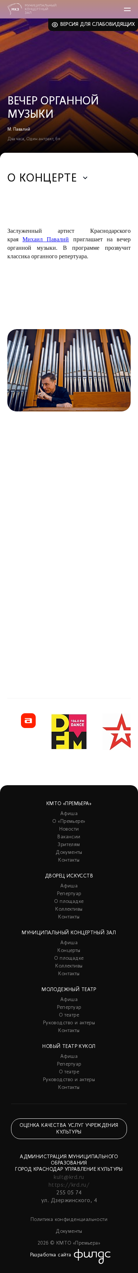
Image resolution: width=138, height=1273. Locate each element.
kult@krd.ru (69, 1177)
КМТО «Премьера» (69, 804)
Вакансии (68, 837)
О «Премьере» (68, 821)
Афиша (69, 814)
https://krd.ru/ (69, 1185)
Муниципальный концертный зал (69, 933)
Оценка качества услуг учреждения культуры (69, 1129)
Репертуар (69, 894)
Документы (69, 852)
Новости (69, 829)
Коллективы (68, 909)
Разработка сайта (50, 1255)
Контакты (68, 860)
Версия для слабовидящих (97, 24)
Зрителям (69, 845)
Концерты (68, 950)
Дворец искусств (69, 876)
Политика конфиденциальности (69, 1219)
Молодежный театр (69, 990)
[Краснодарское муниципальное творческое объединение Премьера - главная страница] (31, 9)
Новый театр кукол (68, 1046)
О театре (69, 1015)
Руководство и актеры (69, 1023)
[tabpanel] (69, 495)
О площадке (69, 901)
